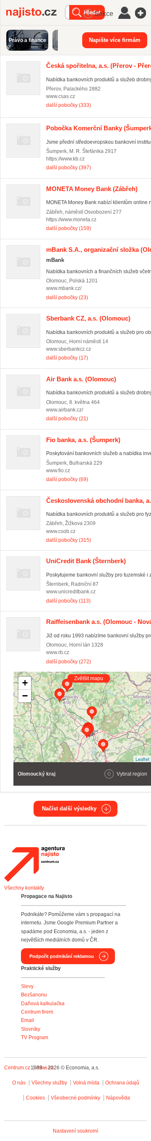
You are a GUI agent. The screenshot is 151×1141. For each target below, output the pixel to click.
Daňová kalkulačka (43, 1003)
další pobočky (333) (68, 105)
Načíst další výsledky (69, 808)
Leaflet (142, 758)
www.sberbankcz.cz (68, 349)
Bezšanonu (34, 995)
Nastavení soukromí (75, 1131)
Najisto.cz (35, 12)
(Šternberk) (86, 560)
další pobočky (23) (67, 297)
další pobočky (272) (68, 662)
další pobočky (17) (67, 358)
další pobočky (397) (68, 168)
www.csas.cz (60, 96)
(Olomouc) (88, 318)
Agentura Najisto (34, 864)
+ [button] (25, 683)
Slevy (27, 986)
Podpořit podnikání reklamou (61, 956)
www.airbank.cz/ (64, 410)
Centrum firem (37, 1012)
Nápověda (118, 1098)
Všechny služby (49, 1083)
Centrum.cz (17, 1068)
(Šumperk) (83, 439)
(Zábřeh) (92, 188)
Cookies (35, 1098)
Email (27, 1020)
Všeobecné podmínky (75, 1098)
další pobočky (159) (68, 228)
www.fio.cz (58, 470)
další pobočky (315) (68, 540)
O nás (19, 1083)
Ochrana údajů (122, 1083)
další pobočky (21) (67, 419)
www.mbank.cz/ (63, 288)
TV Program (34, 1037)
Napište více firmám (115, 40)
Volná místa (86, 1083)
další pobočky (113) (68, 601)
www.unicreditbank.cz (71, 592)
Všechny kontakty (24, 888)
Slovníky (30, 1029)
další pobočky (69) (67, 479)
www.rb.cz (57, 652)
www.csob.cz (61, 531)
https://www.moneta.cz (71, 220)
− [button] (25, 696)
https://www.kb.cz (65, 159)
